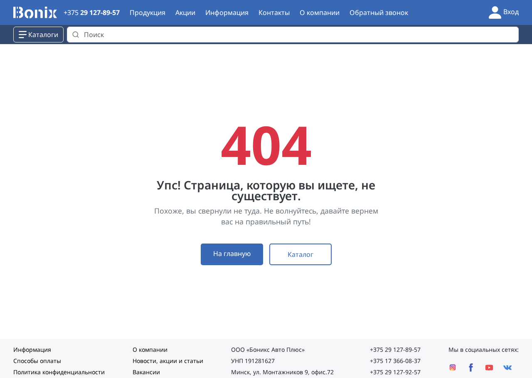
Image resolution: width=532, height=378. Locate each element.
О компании (320, 12)
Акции (185, 12)
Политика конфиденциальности (59, 372)
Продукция (147, 12)
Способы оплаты (37, 361)
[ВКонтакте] (507, 367)
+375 (92, 12)
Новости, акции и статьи (168, 361)
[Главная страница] (35, 13)
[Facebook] (471, 367)
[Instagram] (452, 367)
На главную (232, 253)
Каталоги (43, 34)
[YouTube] (489, 367)
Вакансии (146, 372)
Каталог (300, 254)
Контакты (274, 12)
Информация (227, 12)
